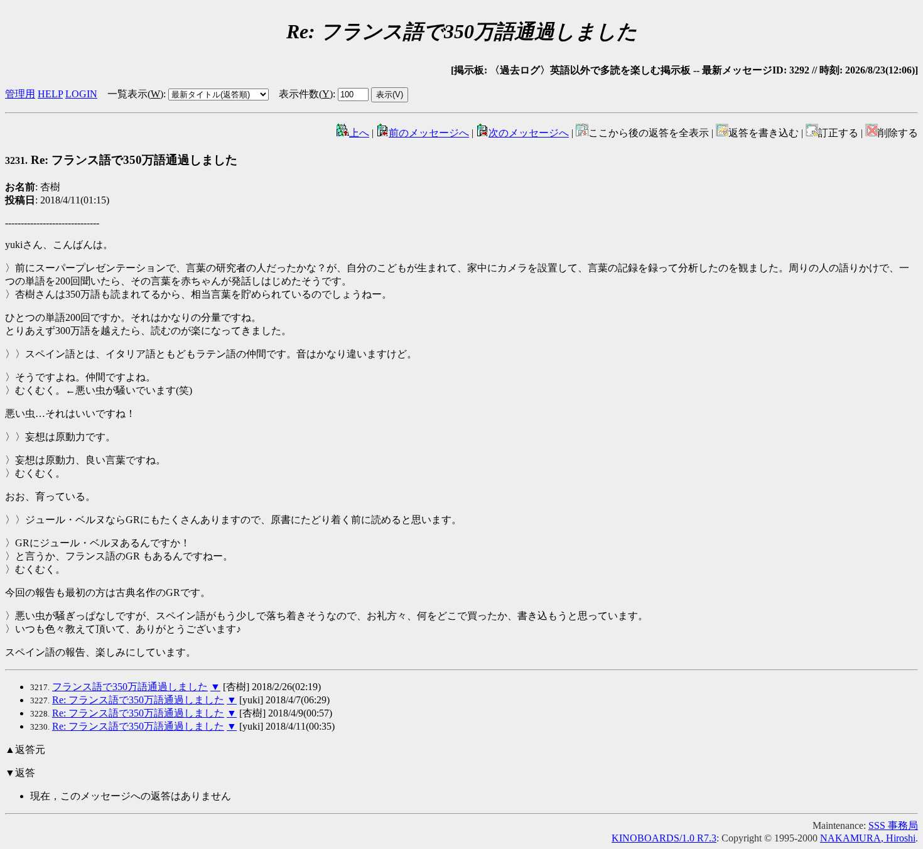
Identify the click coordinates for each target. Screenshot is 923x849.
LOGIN (81, 94)
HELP (50, 94)
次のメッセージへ (528, 132)
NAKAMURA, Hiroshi (867, 838)
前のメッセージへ (429, 132)
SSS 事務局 (893, 825)
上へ (359, 132)
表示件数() (306, 94)
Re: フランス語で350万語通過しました (138, 700)
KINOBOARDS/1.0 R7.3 (664, 838)
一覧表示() (135, 94)
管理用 (20, 94)
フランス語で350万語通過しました (130, 686)
